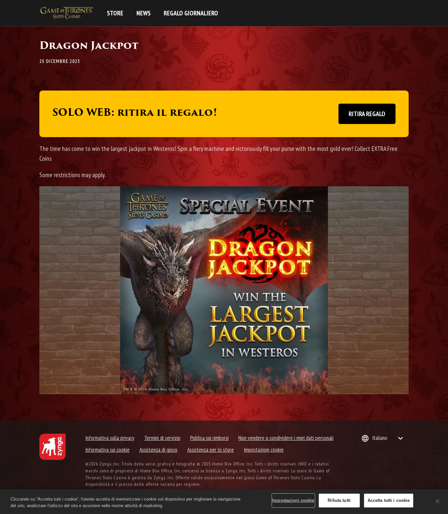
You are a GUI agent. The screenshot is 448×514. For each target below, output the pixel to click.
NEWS (143, 13)
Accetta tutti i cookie (389, 500)
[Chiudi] (437, 501)
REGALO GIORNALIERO (191, 13)
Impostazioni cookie (264, 449)
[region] (224, 501)
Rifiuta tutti (339, 500)
